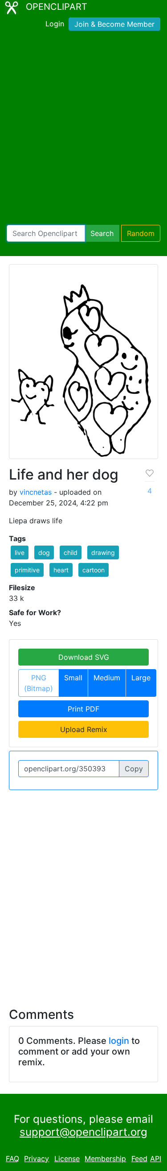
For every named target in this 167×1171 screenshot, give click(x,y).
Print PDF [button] (83, 708)
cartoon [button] (93, 570)
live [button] (19, 552)
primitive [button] (27, 570)
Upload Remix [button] (83, 729)
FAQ (12, 1158)
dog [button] (44, 552)
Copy (134, 768)
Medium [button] (107, 677)
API (155, 1158)
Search (102, 233)
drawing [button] (103, 552)
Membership (105, 1158)
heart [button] (61, 570)
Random (141, 233)
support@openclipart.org (83, 1131)
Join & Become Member (114, 24)
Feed (139, 1158)
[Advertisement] (83, 129)
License (67, 1158)
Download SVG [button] (83, 657)
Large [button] (141, 677)
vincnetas (36, 492)
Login (54, 23)
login (119, 1040)
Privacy (36, 1158)
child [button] (70, 552)
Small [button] (73, 677)
